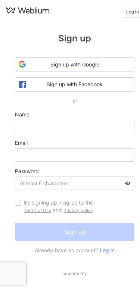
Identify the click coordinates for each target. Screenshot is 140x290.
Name (22, 114)
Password (27, 171)
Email (21, 143)
